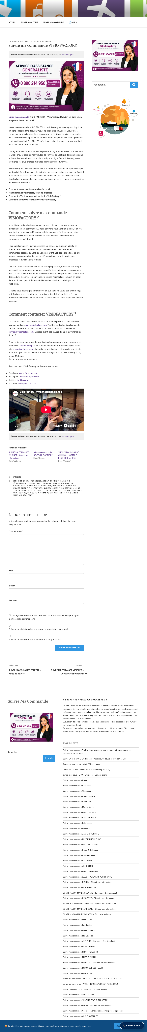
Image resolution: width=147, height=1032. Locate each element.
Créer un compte (27, 345)
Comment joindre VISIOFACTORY (58, 483)
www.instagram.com (29, 376)
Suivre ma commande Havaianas (77, 785)
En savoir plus (68, 54)
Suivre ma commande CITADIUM (77, 801)
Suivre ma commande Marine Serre (78, 807)
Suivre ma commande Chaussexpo (78, 791)
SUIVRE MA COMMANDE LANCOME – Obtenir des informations (89, 909)
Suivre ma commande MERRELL (76, 828)
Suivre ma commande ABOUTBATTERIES (80, 1016)
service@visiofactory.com (21, 331)
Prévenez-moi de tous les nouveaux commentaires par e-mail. (38, 629)
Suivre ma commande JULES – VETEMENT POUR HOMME (87, 877)
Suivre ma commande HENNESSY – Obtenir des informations (89, 898)
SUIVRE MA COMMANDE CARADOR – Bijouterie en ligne (87, 914)
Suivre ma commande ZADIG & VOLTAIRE (81, 833)
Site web (13, 600)
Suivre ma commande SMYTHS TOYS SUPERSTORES (86, 1000)
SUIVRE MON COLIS (29, 22)
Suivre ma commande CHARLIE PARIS (79, 930)
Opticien (17, 477)
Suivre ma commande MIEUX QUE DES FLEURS (83, 968)
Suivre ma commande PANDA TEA (77, 973)
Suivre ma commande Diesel (75, 780)
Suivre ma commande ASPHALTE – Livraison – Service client (89, 941)
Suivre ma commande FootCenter (77, 925)
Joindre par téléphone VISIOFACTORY (32, 486)
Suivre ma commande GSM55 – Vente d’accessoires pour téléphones (93, 1010)
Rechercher (12, 752)
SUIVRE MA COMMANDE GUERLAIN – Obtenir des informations (90, 903)
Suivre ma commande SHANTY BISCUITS (80, 952)
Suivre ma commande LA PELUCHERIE (79, 946)
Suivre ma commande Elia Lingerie (78, 935)
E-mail (12, 585)
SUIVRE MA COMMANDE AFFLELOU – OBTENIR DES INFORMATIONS (68, 455)
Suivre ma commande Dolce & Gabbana (80, 850)
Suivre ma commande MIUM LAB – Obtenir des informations (89, 962)
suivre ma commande (40, 41)
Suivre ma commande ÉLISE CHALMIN (79, 957)
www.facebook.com (28, 373)
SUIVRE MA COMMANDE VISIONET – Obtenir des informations (19, 455)
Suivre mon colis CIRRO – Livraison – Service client (85, 989)
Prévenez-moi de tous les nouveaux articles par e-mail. (35, 639)
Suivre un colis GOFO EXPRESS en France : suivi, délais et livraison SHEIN (94, 758)
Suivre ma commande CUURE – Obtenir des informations (87, 1005)
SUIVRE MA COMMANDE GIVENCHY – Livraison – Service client (90, 893)
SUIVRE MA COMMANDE (53, 22)
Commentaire (16, 531)
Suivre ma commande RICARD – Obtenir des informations (87, 882)
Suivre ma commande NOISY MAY (77, 860)
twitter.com (22, 380)
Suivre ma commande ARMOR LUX (78, 866)
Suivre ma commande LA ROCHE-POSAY (80, 887)
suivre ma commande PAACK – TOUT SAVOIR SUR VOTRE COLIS (90, 984)
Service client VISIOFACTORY (42, 490)
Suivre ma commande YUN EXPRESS (78, 994)
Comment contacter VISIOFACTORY (31, 481)
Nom (11, 570)
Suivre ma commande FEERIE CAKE (78, 919)
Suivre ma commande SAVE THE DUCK (79, 817)
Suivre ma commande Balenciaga (77, 823)
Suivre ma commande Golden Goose (79, 796)
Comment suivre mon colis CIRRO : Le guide (81, 764)
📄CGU (72, 22)
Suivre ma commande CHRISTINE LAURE (80, 871)
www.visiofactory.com (36, 324)
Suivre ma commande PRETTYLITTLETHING (82, 839)
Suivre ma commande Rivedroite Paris (79, 812)
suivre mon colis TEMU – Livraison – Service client (85, 775)
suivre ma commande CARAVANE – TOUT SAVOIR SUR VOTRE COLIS (92, 978)
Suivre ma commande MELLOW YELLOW (80, 844)
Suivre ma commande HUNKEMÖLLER (79, 855)
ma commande (22, 116)
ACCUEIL (12, 22)
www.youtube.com (27, 383)
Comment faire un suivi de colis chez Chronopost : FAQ (86, 769)
